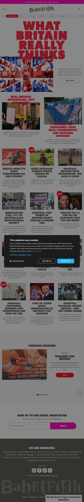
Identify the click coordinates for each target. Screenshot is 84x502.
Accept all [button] (65, 261)
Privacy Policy (37, 251)
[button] (42, 255)
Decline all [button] (47, 261)
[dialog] (42, 251)
